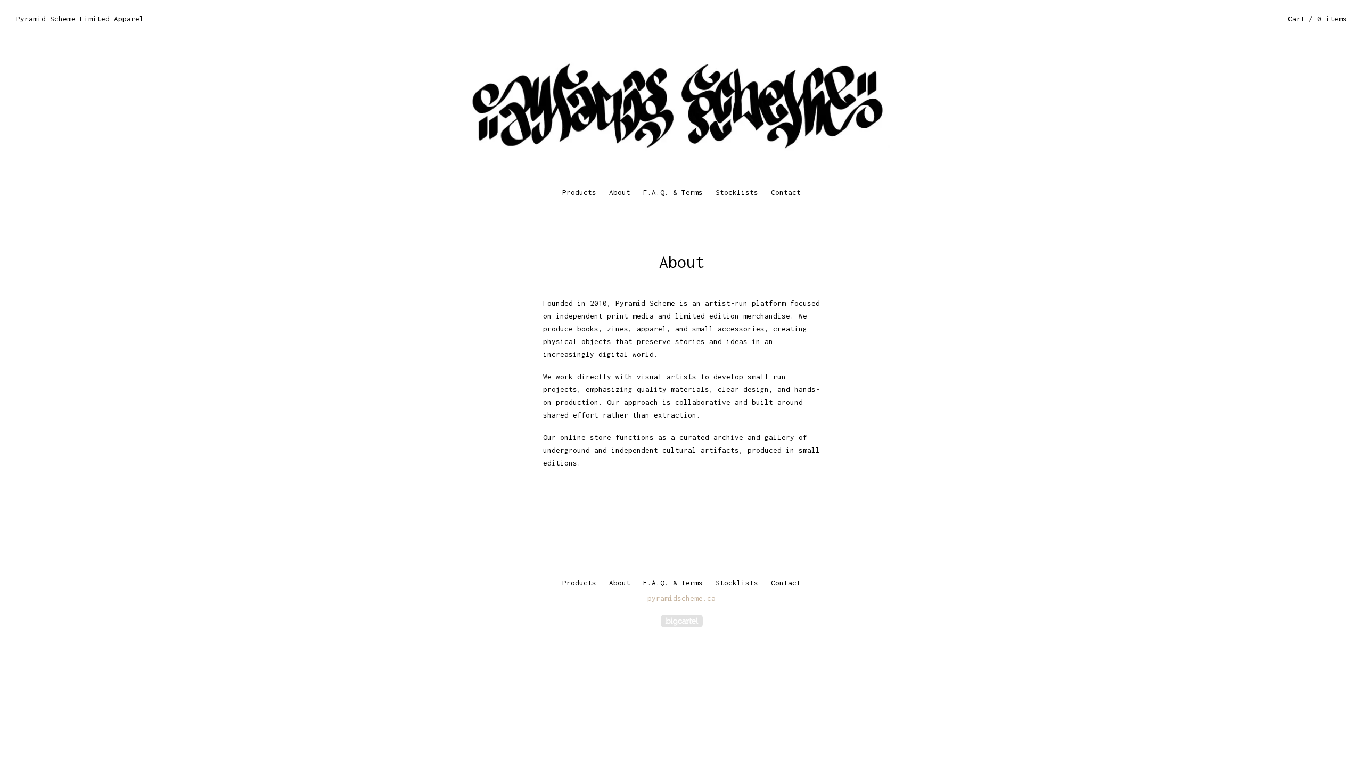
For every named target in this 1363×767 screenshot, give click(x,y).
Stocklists (737, 192)
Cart (1317, 18)
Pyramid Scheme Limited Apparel (80, 18)
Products (579, 192)
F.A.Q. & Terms (673, 192)
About (619, 192)
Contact (786, 192)
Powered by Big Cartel (682, 621)
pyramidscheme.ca (681, 598)
